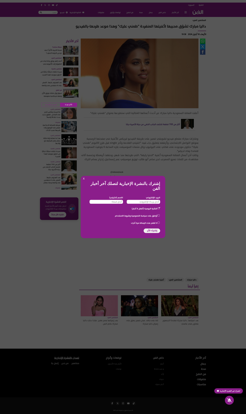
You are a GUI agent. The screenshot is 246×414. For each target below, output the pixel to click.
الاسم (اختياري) (116, 197)
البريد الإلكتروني (153, 197)
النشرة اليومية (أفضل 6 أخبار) (144, 208)
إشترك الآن (152, 231)
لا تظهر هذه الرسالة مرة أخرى (144, 223)
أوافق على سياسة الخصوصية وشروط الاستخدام (136, 216)
